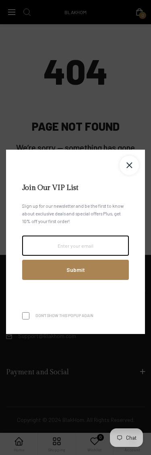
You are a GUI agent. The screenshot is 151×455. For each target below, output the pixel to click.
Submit (75, 269)
